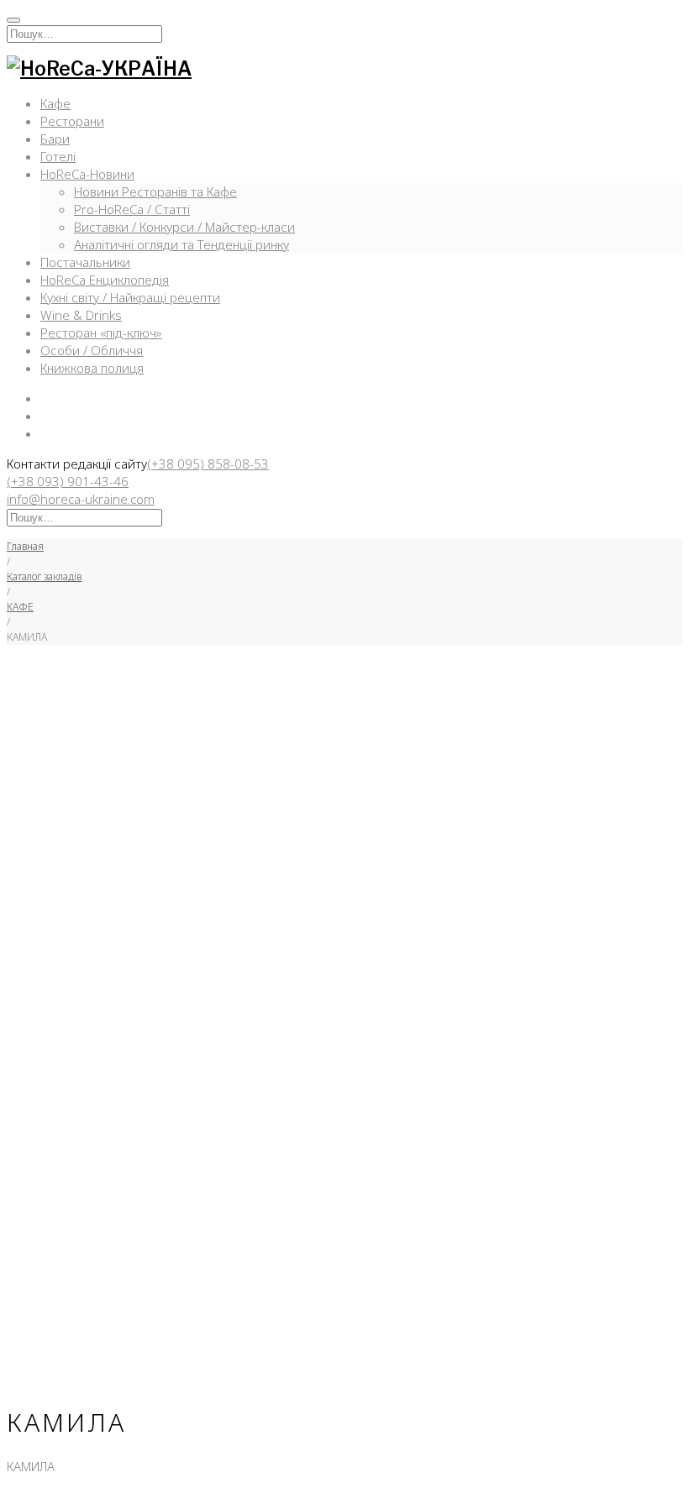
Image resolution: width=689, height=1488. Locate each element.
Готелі (58, 156)
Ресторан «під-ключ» (101, 332)
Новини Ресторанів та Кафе (155, 191)
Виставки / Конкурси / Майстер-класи (184, 226)
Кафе (55, 103)
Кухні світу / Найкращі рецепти (130, 297)
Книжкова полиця (92, 367)
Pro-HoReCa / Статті (132, 209)
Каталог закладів (44, 576)
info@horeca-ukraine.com (81, 498)
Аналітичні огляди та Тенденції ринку (181, 244)
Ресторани (72, 121)
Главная (25, 546)
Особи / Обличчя (91, 350)
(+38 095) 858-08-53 (208, 463)
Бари (55, 138)
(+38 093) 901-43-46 (68, 481)
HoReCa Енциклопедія (104, 279)
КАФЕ (20, 607)
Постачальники (85, 262)
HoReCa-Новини (87, 173)
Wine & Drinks (81, 315)
